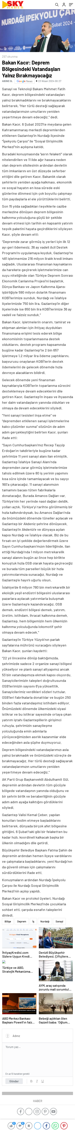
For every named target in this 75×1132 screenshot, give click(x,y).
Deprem (21, 921)
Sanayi (59, 921)
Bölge (8, 921)
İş (33, 921)
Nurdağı (44, 921)
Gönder (14, 1081)
